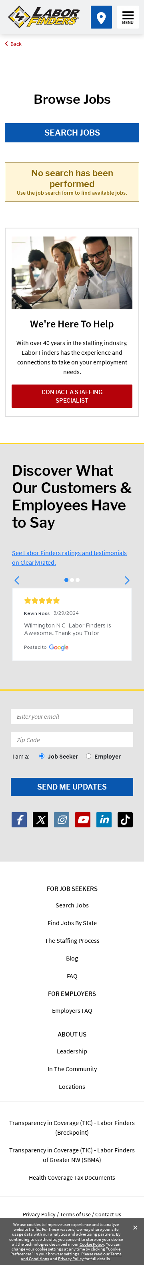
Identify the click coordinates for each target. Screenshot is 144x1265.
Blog (72, 958)
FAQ (72, 976)
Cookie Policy (92, 1244)
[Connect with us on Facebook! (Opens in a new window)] (19, 819)
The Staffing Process (72, 940)
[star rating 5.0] (72, 601)
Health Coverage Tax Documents (72, 1177)
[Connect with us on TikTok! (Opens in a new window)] (125, 819)
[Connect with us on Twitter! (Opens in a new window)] (40, 819)
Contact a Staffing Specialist (72, 396)
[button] (17, 580)
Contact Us (108, 1214)
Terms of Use (75, 1214)
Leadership (72, 1051)
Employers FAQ (72, 1010)
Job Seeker (63, 756)
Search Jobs (72, 133)
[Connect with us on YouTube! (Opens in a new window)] (82, 819)
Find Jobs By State (72, 923)
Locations (72, 1086)
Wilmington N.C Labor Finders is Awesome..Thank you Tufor (68, 629)
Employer (107, 756)
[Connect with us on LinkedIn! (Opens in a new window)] (104, 819)
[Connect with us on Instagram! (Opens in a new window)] (61, 819)
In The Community (72, 1069)
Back (16, 43)
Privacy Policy (71, 1258)
